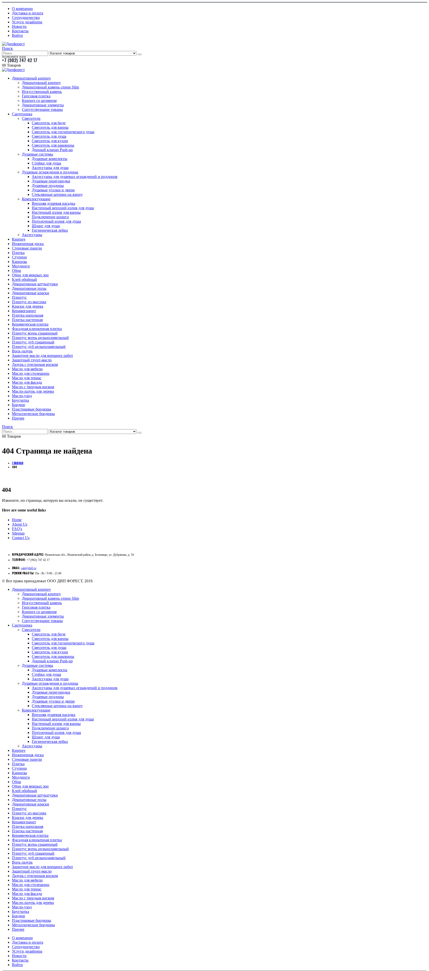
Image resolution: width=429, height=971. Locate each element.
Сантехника (22, 114)
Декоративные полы (29, 288)
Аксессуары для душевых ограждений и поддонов (74, 176)
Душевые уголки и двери (53, 190)
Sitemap (18, 533)
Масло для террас (26, 378)
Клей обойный (24, 279)
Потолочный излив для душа (56, 221)
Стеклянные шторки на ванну (57, 194)
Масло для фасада (27, 382)
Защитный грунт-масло (32, 360)
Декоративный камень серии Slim (50, 87)
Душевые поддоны (48, 185)
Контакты (20, 31)
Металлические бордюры (33, 414)
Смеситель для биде (49, 123)
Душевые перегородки (51, 181)
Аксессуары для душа (50, 168)
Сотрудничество (26, 17)
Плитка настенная (27, 320)
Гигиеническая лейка (50, 230)
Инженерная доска (28, 244)
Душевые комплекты (49, 159)
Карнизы (19, 261)
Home (17, 520)
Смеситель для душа (49, 136)
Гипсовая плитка (36, 96)
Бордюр (18, 405)
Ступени (19, 257)
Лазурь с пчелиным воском (35, 364)
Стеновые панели (27, 248)
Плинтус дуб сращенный (33, 342)
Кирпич (18, 239)
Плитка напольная (27, 315)
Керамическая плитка (30, 324)
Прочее (18, 418)
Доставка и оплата (27, 13)
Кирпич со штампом (39, 100)
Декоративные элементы (43, 105)
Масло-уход (22, 396)
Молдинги (21, 266)
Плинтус (19, 297)
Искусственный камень (42, 91)
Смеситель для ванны (50, 127)
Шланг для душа (46, 226)
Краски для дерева (27, 306)
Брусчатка (20, 400)
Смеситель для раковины (53, 145)
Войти (17, 35)
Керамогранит (24, 311)
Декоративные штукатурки (35, 284)
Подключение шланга (50, 217)
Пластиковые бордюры (31, 409)
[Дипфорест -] (13, 44)
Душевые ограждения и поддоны (50, 172)
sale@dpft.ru (28, 568)
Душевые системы (37, 154)
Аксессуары (32, 235)
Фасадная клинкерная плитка (37, 329)
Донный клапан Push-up (52, 150)
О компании (22, 8)
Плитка (18, 253)
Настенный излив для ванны (56, 212)
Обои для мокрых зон (30, 275)
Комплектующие (36, 199)
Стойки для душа (46, 163)
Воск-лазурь (22, 351)
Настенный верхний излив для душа (63, 208)
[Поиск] (140, 54)
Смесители (31, 118)
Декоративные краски (30, 293)
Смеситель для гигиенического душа (63, 132)
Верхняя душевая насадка (53, 203)
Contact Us (21, 538)
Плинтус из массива (29, 302)
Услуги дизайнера (27, 22)
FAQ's (17, 529)
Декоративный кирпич (31, 78)
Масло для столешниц (30, 373)
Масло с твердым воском (33, 387)
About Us (19, 524)
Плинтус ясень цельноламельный (40, 338)
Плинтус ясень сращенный (35, 333)
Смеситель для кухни (50, 141)
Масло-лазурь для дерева (33, 391)
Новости (19, 26)
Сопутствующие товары (42, 109)
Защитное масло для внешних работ (42, 355)
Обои (16, 270)
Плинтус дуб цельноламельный (39, 346)
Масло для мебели (27, 369)
